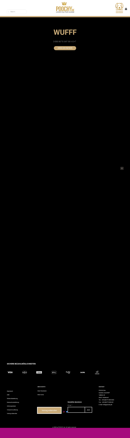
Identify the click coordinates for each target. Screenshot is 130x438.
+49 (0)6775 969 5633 (108, 400)
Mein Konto (40, 394)
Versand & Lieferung (12, 410)
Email (69, 405)
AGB (8, 395)
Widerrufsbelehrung (12, 398)
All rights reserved (71, 427)
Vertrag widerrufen (12, 413)
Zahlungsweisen (11, 406)
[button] (119, 8)
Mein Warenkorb (42, 391)
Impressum (10, 391)
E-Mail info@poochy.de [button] (105, 404)
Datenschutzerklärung (13, 402)
